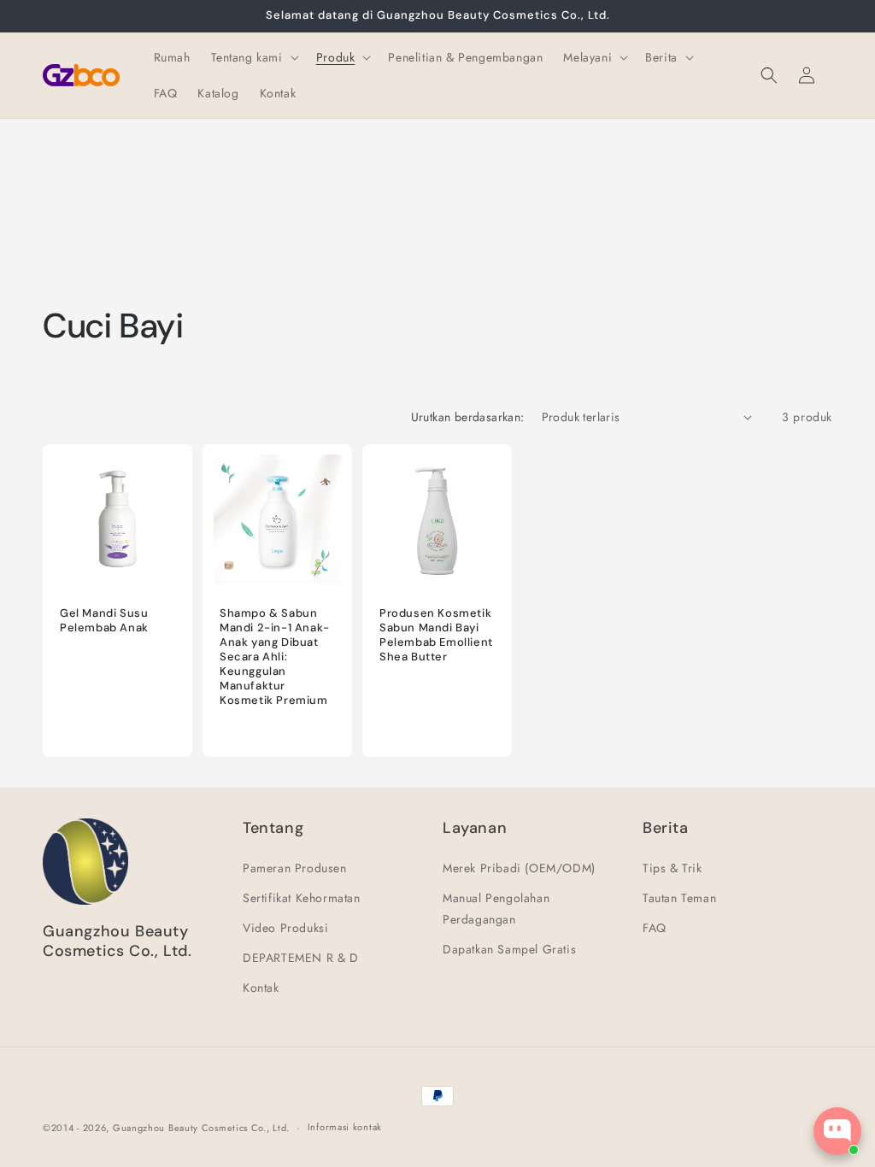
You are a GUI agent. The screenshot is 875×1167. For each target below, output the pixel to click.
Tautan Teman (679, 897)
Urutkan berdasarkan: (468, 416)
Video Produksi (285, 927)
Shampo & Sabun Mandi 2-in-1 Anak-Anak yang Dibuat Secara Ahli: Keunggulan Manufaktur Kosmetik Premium (275, 657)
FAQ (655, 927)
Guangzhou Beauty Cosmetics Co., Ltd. (201, 1128)
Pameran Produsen (295, 868)
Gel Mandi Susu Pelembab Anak (104, 621)
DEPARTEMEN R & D (301, 957)
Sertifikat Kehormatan (302, 897)
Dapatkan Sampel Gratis (509, 949)
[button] (253, 57)
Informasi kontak (345, 1127)
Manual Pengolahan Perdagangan (496, 908)
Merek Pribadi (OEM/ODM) (519, 868)
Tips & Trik (672, 868)
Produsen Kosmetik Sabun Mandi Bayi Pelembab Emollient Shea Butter (436, 635)
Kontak (261, 987)
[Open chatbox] (837, 1131)
